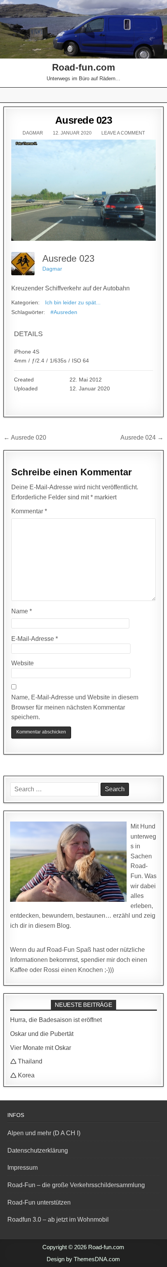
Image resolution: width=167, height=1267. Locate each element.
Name (21, 611)
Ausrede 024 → (142, 437)
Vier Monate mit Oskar (40, 1047)
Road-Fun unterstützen (39, 1202)
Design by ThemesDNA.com (83, 1259)
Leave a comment (123, 133)
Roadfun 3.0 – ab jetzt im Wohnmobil (58, 1219)
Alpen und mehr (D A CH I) (43, 1133)
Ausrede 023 (83, 120)
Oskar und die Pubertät (41, 1034)
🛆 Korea (22, 1075)
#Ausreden (63, 312)
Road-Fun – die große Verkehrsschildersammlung (76, 1185)
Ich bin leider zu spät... (73, 302)
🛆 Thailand (26, 1061)
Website (22, 663)
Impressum (22, 1167)
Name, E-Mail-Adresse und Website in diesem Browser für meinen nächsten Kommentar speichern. (74, 707)
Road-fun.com (83, 67)
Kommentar (29, 511)
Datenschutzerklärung (37, 1150)
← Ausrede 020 (24, 437)
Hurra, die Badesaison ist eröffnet (56, 1020)
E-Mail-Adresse (34, 638)
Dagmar (33, 133)
